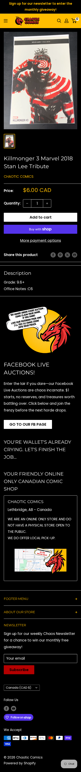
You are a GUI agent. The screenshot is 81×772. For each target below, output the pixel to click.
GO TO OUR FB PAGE (27, 424)
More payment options (40, 240)
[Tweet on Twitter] (67, 255)
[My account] (66, 21)
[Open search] (59, 21)
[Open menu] (6, 20)
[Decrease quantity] (27, 203)
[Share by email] (74, 255)
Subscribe (19, 669)
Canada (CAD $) (18, 687)
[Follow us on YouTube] (13, 709)
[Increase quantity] (47, 203)
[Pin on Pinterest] (60, 255)
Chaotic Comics (19, 176)
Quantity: (12, 203)
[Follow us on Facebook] (6, 709)
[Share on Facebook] (53, 255)
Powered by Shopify (20, 763)
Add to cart (41, 217)
